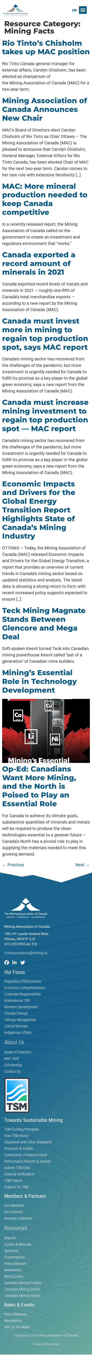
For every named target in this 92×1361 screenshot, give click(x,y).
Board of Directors (17, 1052)
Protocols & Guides (18, 1148)
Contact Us (12, 1071)
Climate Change (16, 1013)
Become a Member (18, 1218)
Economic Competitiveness (24, 988)
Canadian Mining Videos (22, 1296)
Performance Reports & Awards (27, 1161)
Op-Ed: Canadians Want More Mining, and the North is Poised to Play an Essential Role (39, 786)
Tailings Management (20, 1020)
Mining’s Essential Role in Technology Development (39, 681)
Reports (10, 1238)
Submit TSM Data (17, 1168)
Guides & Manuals (17, 1244)
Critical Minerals (16, 1026)
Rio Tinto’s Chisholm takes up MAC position (46, 47)
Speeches (11, 1251)
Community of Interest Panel (25, 1155)
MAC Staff (11, 1059)
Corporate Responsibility (22, 994)
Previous (13, 864)
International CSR (17, 1000)
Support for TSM (16, 1187)
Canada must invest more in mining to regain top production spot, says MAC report (45, 333)
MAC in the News (17, 1327)
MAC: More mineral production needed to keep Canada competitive (45, 199)
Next (83, 864)
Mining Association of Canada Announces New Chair (44, 109)
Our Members (14, 1205)
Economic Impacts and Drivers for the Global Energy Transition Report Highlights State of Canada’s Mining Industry (38, 510)
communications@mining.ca (25, 953)
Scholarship (13, 1065)
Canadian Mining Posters (23, 1283)
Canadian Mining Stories (22, 1289)
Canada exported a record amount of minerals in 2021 (38, 263)
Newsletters (13, 1270)
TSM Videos (13, 1180)
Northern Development (21, 1007)
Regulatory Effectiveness (22, 981)
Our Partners (13, 1212)
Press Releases (15, 1264)
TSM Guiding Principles (21, 1129)
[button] (83, 10)
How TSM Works (16, 1136)
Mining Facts (14, 1276)
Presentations (14, 1257)
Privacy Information (46, 1344)
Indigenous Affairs (17, 1033)
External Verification (19, 1174)
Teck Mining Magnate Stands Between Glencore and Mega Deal (44, 623)
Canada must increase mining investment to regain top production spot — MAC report (45, 415)
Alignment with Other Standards (28, 1142)
